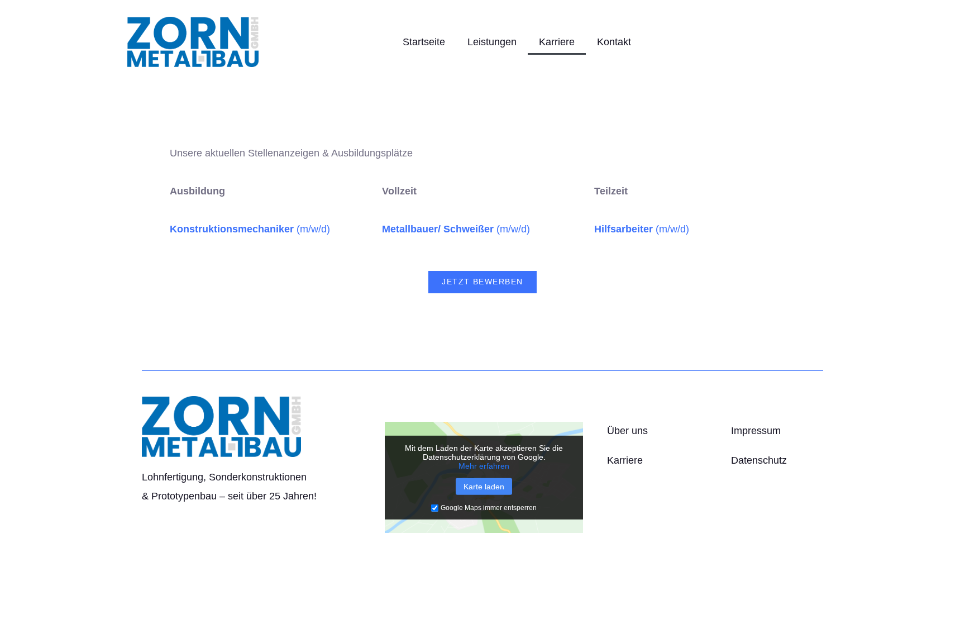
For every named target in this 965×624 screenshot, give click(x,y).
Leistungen (492, 41)
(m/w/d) (250, 229)
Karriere (557, 41)
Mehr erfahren (483, 465)
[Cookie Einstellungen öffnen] (24, 609)
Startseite (424, 41)
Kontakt (614, 41)
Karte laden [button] (484, 486)
